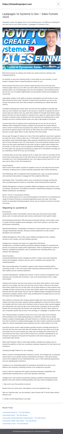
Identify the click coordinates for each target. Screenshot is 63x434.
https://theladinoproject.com (17, 4)
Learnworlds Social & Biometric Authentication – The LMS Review (24, 418)
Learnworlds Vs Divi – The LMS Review (15, 423)
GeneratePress (45, 431)
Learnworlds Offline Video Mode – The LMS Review (19, 421)
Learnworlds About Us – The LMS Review (16, 412)
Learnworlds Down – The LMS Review (14, 415)
